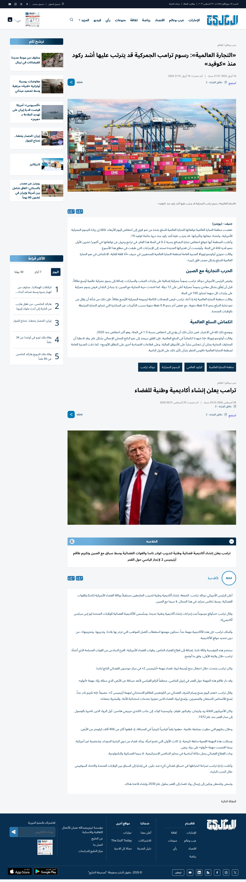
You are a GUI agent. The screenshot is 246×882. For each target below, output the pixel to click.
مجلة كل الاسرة (123, 848)
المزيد (85, 20)
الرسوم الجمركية (171, 367)
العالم (220, 45)
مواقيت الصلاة (189, 4)
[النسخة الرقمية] (32, 20)
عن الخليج (97, 838)
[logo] (222, 20)
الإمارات (194, 20)
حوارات (127, 833)
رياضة (146, 20)
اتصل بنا (98, 845)
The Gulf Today (121, 841)
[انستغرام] (15, 4)
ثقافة (134, 20)
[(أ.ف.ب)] (229, 578)
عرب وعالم (176, 20)
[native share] (71, 82)
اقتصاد (160, 20)
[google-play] (46, 872)
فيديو (97, 20)
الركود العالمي (194, 367)
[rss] (208, 873)
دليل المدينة (144, 848)
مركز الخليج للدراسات (91, 851)
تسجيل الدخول (54, 4)
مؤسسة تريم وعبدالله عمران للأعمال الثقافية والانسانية (82, 830)
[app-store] (20, 872)
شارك (79, 82)
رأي (108, 20)
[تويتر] (21, 4)
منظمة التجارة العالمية (221, 367)
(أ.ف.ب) (213, 578)
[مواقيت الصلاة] (10, 20)
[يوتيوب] (9, 4)
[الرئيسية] (221, 830)
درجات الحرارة (174, 4)
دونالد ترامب (147, 367)
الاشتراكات (144, 841)
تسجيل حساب (38, 4)
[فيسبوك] (27, 4)
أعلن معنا (146, 833)
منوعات (120, 20)
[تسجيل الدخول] (63, 4)
